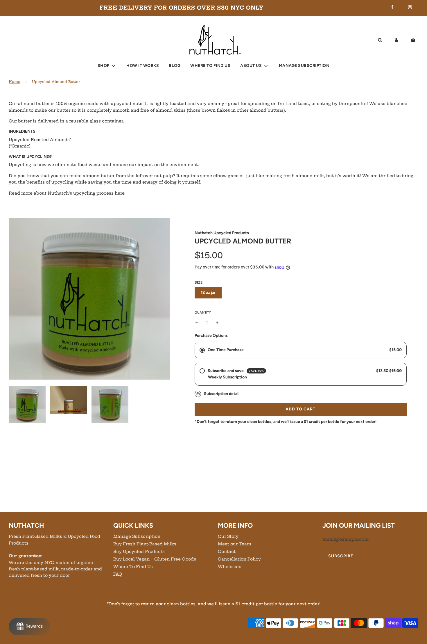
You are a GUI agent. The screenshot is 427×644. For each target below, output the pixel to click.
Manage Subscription (304, 65)
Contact (227, 551)
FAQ (117, 574)
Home (14, 81)
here (67, 193)
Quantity (203, 312)
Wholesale (229, 566)
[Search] (380, 40)
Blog (174, 65)
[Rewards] (29, 626)
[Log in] (396, 40)
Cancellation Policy (239, 559)
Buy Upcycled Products (139, 551)
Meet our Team (234, 544)
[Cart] (414, 40)
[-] (197, 323)
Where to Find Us (210, 65)
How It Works (142, 65)
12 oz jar (208, 292)
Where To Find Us (133, 566)
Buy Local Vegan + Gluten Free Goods (154, 559)
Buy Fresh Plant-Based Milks (144, 544)
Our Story (228, 536)
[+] (217, 323)
